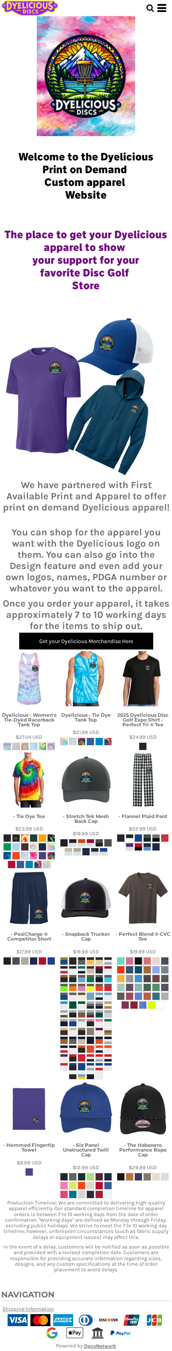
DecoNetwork (100, 1346)
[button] (150, 8)
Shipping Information (28, 1309)
